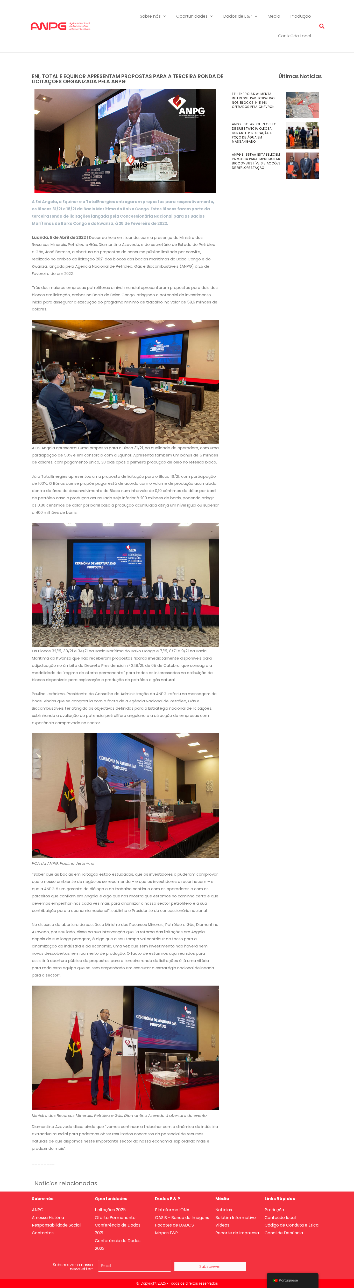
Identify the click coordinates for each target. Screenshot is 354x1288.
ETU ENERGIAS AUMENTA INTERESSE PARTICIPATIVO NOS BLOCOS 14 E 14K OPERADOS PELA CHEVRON (253, 100)
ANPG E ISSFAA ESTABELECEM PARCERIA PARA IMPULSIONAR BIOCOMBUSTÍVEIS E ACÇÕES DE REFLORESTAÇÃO (256, 161)
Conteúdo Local (294, 36)
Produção (301, 16)
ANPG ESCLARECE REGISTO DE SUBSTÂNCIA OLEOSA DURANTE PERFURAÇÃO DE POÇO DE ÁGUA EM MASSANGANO (254, 133)
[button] (322, 26)
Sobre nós (150, 16)
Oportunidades (192, 16)
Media (274, 16)
